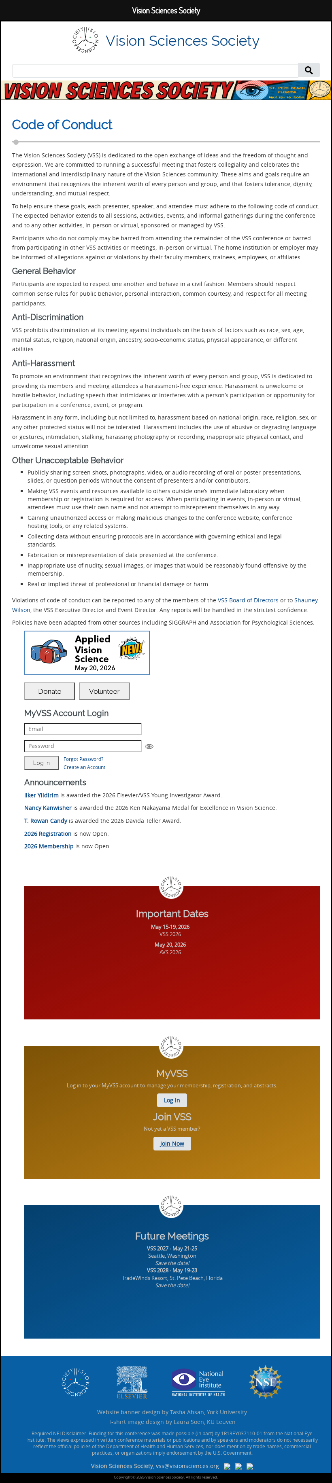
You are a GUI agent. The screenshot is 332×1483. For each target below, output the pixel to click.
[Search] (309, 70)
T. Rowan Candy (45, 820)
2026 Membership (49, 846)
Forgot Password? (83, 759)
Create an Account (84, 767)
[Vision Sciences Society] (85, 40)
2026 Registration (48, 833)
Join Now (172, 1143)
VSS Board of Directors (248, 600)
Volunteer (104, 691)
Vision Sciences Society (183, 40)
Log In (172, 1100)
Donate (50, 691)
